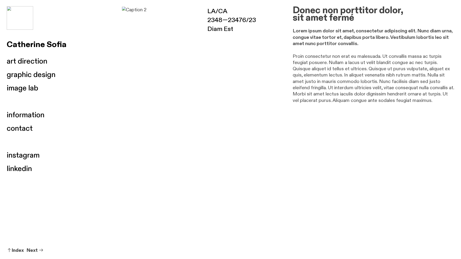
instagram (23, 155)
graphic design (31, 75)
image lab (22, 88)
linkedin (19, 169)
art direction (27, 61)
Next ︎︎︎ (35, 250)
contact (20, 128)
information (25, 115)
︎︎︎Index (15, 250)
